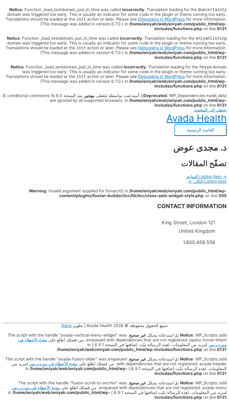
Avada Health (196, 118)
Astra (66, 325)
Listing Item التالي (207, 181)
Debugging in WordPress (161, 19)
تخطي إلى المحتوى (210, 110)
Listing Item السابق (206, 176)
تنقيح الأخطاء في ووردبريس (53, 363)
